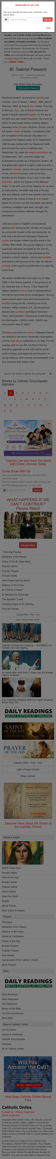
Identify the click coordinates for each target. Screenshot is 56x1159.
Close (48, 28)
